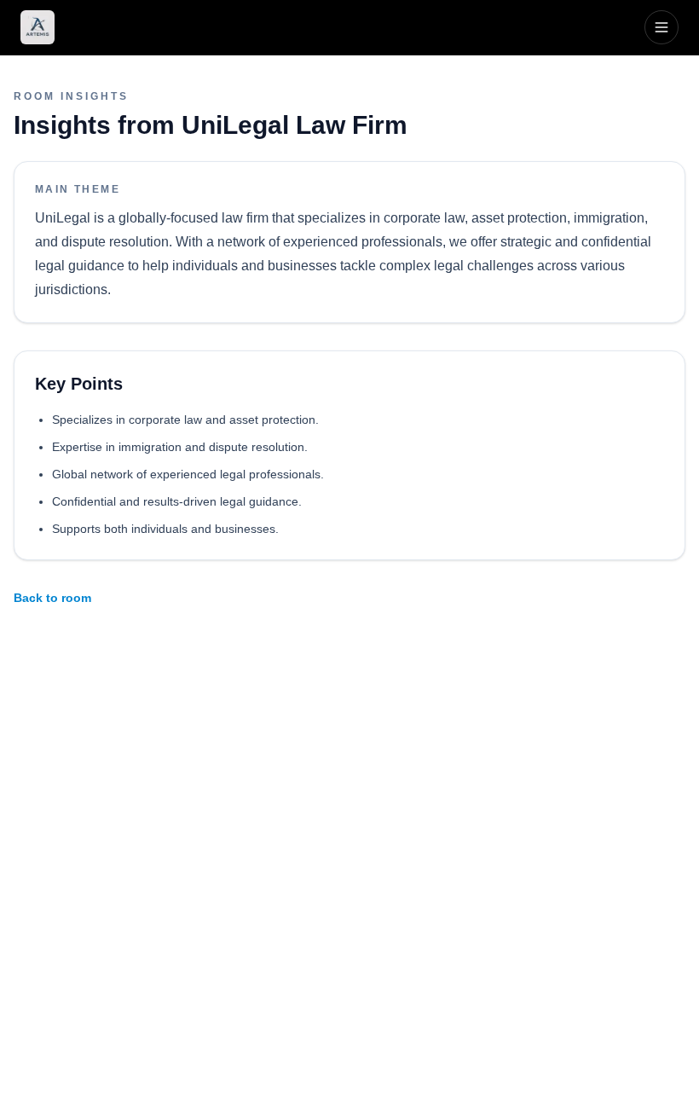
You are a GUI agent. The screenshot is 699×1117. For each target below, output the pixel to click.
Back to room (52, 598)
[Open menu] (661, 27)
